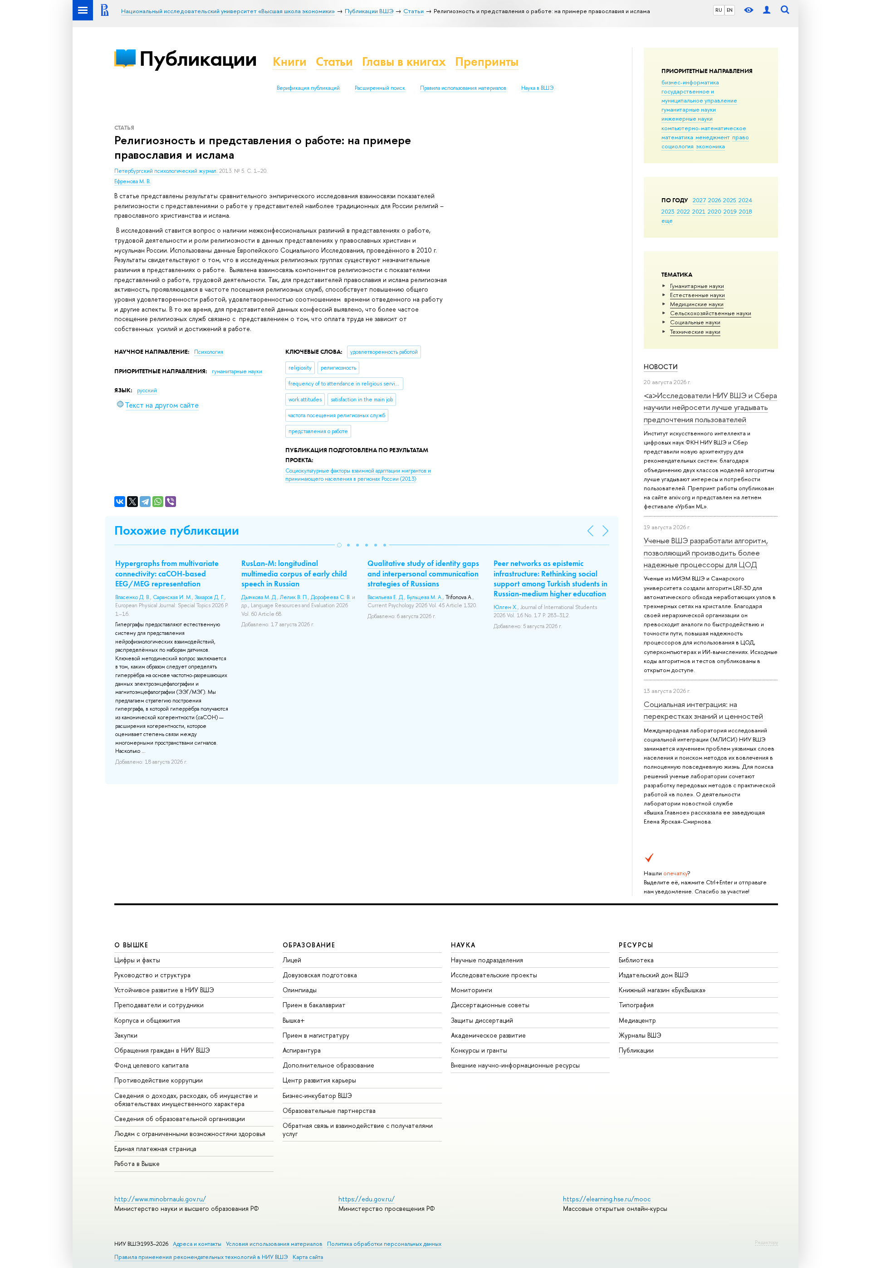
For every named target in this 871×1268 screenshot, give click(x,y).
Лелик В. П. (294, 597)
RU (718, 10)
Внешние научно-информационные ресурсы (515, 1065)
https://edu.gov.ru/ (366, 1199)
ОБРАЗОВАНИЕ (309, 945)
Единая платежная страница (155, 1148)
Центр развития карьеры (319, 1080)
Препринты (487, 61)
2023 (668, 211)
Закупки (125, 1035)
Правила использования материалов (463, 88)
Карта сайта (308, 1257)
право (740, 137)
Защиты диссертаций (482, 1020)
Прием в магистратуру (316, 1035)
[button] (339, 545)
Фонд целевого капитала (151, 1065)
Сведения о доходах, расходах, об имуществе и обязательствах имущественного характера (186, 1099)
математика (677, 137)
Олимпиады (300, 989)
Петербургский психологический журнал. (166, 171)
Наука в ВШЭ (537, 88)
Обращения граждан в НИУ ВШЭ (162, 1050)
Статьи (334, 61)
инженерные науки (687, 118)
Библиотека (636, 960)
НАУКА (463, 945)
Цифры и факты (137, 960)
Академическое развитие (488, 1035)
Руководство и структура (152, 975)
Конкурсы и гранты (479, 1050)
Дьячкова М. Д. (259, 597)
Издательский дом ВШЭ (654, 975)
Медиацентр (637, 1020)
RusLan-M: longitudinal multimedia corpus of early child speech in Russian (294, 573)
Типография (636, 1004)
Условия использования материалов (274, 1244)
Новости (661, 366)
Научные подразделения (487, 960)
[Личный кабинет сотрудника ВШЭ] (766, 10)
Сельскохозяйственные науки (710, 313)
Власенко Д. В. (132, 597)
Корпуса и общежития (147, 1020)
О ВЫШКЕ (131, 945)
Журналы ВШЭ (640, 1035)
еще (667, 220)
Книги (290, 61)
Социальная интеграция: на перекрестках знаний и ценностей (703, 710)
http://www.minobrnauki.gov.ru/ (160, 1199)
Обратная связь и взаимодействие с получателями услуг (358, 1129)
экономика (710, 146)
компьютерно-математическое (703, 128)
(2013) (358, 475)
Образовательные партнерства (329, 1110)
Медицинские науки (697, 304)
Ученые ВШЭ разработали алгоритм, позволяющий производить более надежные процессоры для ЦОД (706, 552)
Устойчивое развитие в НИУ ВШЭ (164, 989)
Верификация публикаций (308, 88)
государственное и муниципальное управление (699, 95)
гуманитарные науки (688, 109)
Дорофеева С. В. (331, 597)
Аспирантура (302, 1050)
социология (677, 146)
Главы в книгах (404, 61)
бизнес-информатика (690, 82)
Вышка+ (294, 1020)
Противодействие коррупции (158, 1080)
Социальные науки (695, 322)
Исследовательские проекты (494, 975)
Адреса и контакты (197, 1244)
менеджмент (712, 137)
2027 (699, 200)
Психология (208, 352)
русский (147, 390)
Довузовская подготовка (320, 975)
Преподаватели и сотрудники (159, 1004)
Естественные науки (697, 295)
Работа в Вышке (137, 1163)
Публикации (198, 58)
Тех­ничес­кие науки (695, 331)
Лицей (292, 960)
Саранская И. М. (172, 597)
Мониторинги (471, 989)
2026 (714, 200)
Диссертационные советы (490, 1004)
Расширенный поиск (380, 88)
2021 (698, 211)
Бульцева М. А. (425, 597)
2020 (714, 211)
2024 (745, 200)
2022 (683, 211)
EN (730, 10)
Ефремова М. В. (132, 181)
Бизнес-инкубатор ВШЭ (317, 1095)
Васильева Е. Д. (385, 597)
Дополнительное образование (328, 1065)
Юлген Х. (506, 607)
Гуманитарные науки (697, 286)
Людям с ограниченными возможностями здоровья (189, 1133)
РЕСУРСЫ (636, 945)
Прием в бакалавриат (314, 1004)
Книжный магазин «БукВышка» (662, 989)
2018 (745, 211)
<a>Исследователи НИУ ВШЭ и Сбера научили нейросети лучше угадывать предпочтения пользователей (710, 407)
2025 (729, 200)
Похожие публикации (176, 530)
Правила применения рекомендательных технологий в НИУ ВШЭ (201, 1257)
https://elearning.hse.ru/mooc (607, 1199)
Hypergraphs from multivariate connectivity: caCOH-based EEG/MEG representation (167, 573)
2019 (730, 211)
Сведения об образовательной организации (179, 1118)
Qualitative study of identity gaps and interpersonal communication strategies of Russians (423, 573)
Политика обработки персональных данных (384, 1244)
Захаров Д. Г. (210, 597)
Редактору (766, 1242)
